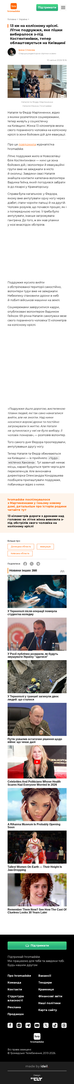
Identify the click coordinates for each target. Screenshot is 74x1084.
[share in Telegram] (38, 564)
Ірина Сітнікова (27, 50)
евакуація (45, 546)
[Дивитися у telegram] (28, 1025)
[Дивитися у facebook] (10, 1025)
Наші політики (49, 1003)
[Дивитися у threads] (64, 1025)
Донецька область (21, 546)
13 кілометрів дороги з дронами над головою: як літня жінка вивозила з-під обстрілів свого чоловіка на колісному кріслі (36, 521)
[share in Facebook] (25, 564)
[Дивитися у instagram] (19, 1025)
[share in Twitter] (32, 564)
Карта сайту (47, 1010)
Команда (14, 982)
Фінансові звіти (50, 996)
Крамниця (46, 989)
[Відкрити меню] (63, 7)
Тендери (45, 982)
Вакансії (44, 975)
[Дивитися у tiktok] (54, 1025)
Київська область (20, 553)
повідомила (27, 144)
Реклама (14, 1007)
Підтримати (47, 7)
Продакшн (16, 1014)
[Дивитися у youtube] (37, 1025)
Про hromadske (19, 975)
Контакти (15, 989)
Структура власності (16, 998)
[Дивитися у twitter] (46, 1025)
